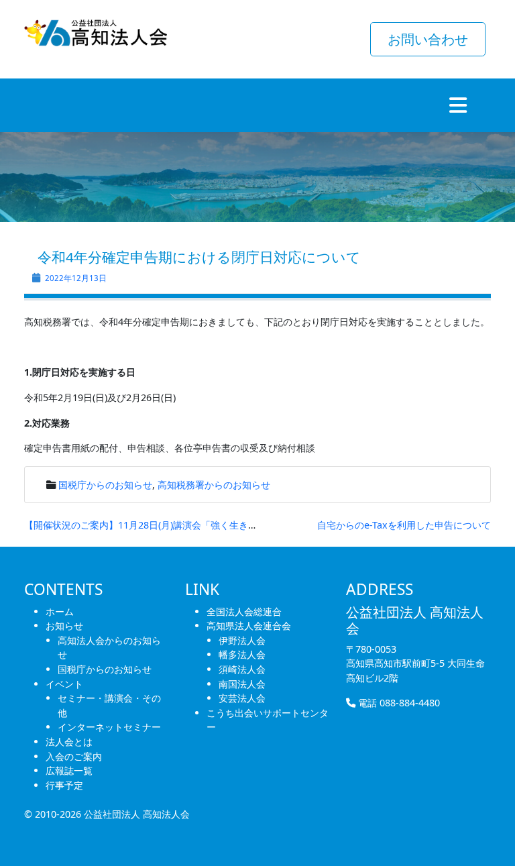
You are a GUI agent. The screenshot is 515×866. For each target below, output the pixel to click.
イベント (64, 684)
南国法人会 (242, 684)
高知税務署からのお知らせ (214, 484)
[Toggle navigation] (458, 105)
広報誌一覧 (69, 770)
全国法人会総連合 (244, 611)
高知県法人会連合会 (249, 625)
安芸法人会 (242, 698)
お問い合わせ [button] (428, 39)
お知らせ (64, 625)
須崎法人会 (242, 669)
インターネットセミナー (109, 726)
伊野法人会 (242, 640)
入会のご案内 (74, 756)
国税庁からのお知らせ (105, 484)
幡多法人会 (242, 654)
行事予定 (64, 785)
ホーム (60, 611)
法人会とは (69, 741)
